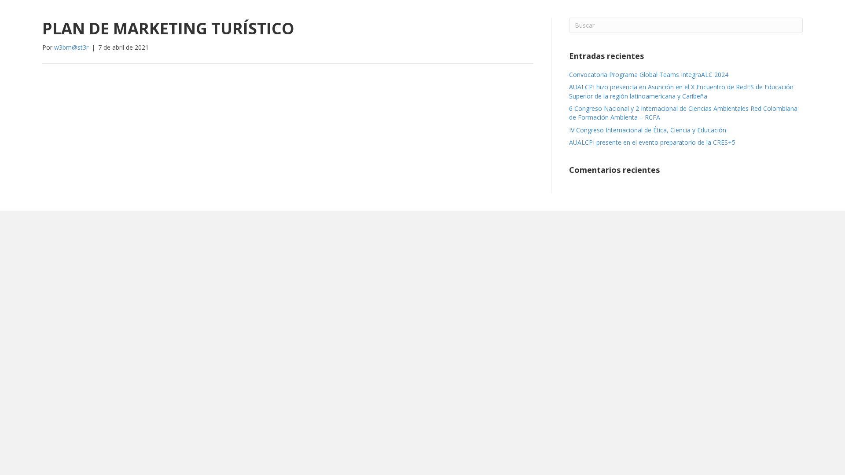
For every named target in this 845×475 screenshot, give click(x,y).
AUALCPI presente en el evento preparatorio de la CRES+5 (652, 142)
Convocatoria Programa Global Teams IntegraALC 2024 (648, 74)
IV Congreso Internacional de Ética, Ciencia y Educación (647, 130)
